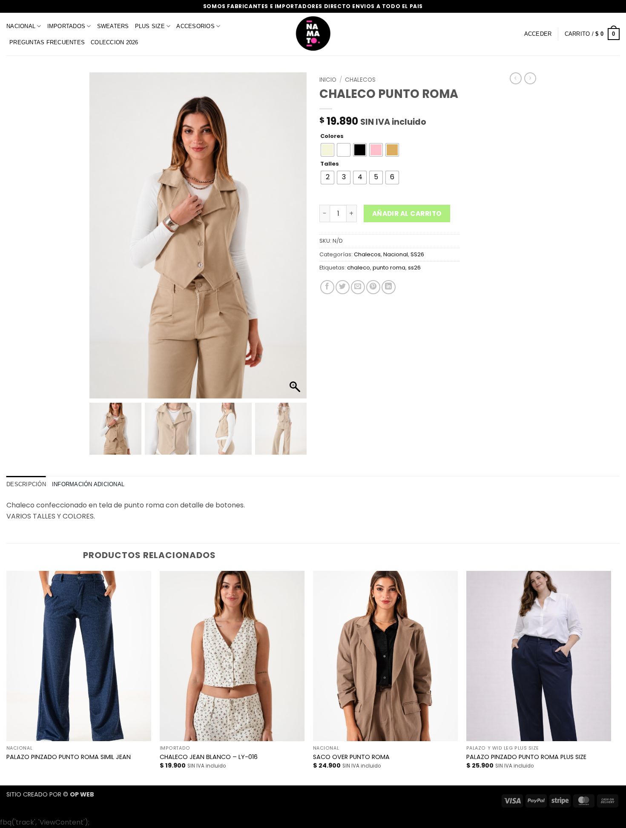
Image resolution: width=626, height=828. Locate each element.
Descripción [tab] (26, 484)
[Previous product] (530, 78)
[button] (538, 34)
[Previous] (6, 677)
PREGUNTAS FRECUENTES (47, 42)
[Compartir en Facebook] (327, 287)
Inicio (327, 80)
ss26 (414, 267)
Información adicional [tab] (88, 484)
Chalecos (360, 80)
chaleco (358, 267)
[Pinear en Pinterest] (373, 287)
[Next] (610, 677)
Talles (329, 164)
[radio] (327, 149)
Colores (332, 136)
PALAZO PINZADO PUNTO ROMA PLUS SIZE (526, 757)
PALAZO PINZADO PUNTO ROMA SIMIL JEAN (68, 757)
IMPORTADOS (66, 26)
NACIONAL (20, 26)
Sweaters (113, 26)
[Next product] (516, 78)
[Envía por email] (358, 287)
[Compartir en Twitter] (343, 287)
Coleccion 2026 (114, 42)
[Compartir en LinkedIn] (389, 287)
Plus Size (150, 26)
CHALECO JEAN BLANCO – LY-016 (209, 757)
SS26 (417, 254)
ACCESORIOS (195, 26)
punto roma (389, 267)
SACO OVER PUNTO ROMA (351, 757)
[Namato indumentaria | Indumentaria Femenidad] (313, 34)
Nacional (395, 254)
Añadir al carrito (407, 213)
